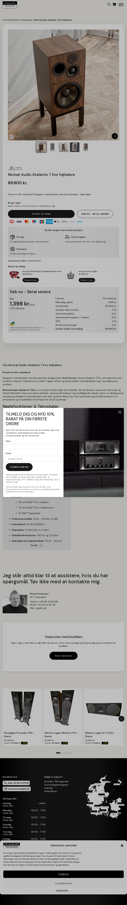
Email (8, 453)
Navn (8, 441)
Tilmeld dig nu (19, 467)
